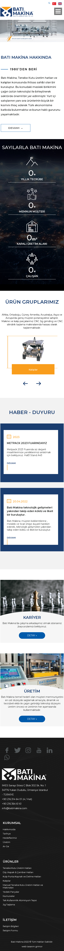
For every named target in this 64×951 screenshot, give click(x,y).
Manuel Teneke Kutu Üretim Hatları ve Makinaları (23, 886)
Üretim (6, 842)
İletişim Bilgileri (11, 926)
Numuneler (9, 896)
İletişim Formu (10, 930)
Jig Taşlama (9, 904)
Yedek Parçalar (11, 892)
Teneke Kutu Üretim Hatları (17, 868)
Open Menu (58, 11)
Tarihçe (7, 833)
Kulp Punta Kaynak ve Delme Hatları (22, 876)
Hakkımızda (9, 829)
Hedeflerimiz (10, 838)
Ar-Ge (6, 846)
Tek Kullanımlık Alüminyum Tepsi (20, 900)
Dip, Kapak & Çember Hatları (18, 872)
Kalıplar (7, 880)
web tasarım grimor (32, 946)
